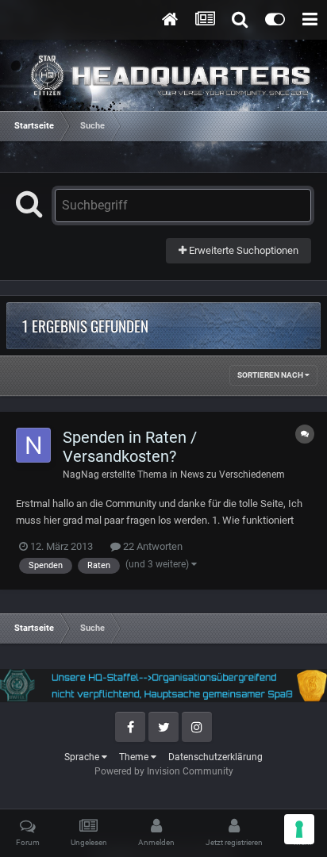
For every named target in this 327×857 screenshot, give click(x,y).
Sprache (83, 757)
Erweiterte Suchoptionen (242, 250)
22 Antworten (152, 546)
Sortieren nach (271, 375)
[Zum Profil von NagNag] (33, 445)
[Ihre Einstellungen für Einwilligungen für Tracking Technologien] (299, 829)
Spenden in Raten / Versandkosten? (130, 447)
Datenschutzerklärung (215, 757)
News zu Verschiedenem (232, 474)
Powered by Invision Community (163, 771)
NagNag (81, 474)
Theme (135, 757)
